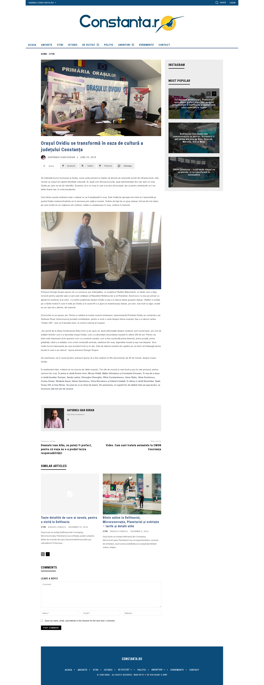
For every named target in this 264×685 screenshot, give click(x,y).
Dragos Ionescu (57, 527)
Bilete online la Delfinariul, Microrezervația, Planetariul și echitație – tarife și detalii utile (131, 522)
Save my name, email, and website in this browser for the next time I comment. (80, 621)
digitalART (155, 674)
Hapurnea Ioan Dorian (61, 157)
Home (44, 54)
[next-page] (48, 554)
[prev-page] (43, 554)
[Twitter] (68, 419)
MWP (165, 674)
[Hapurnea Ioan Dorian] (44, 157)
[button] (220, 2)
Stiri (52, 54)
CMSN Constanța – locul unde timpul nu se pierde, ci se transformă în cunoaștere (194, 172)
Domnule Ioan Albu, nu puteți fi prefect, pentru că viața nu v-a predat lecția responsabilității (66, 449)
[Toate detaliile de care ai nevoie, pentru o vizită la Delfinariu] (70, 494)
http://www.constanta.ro (75, 414)
